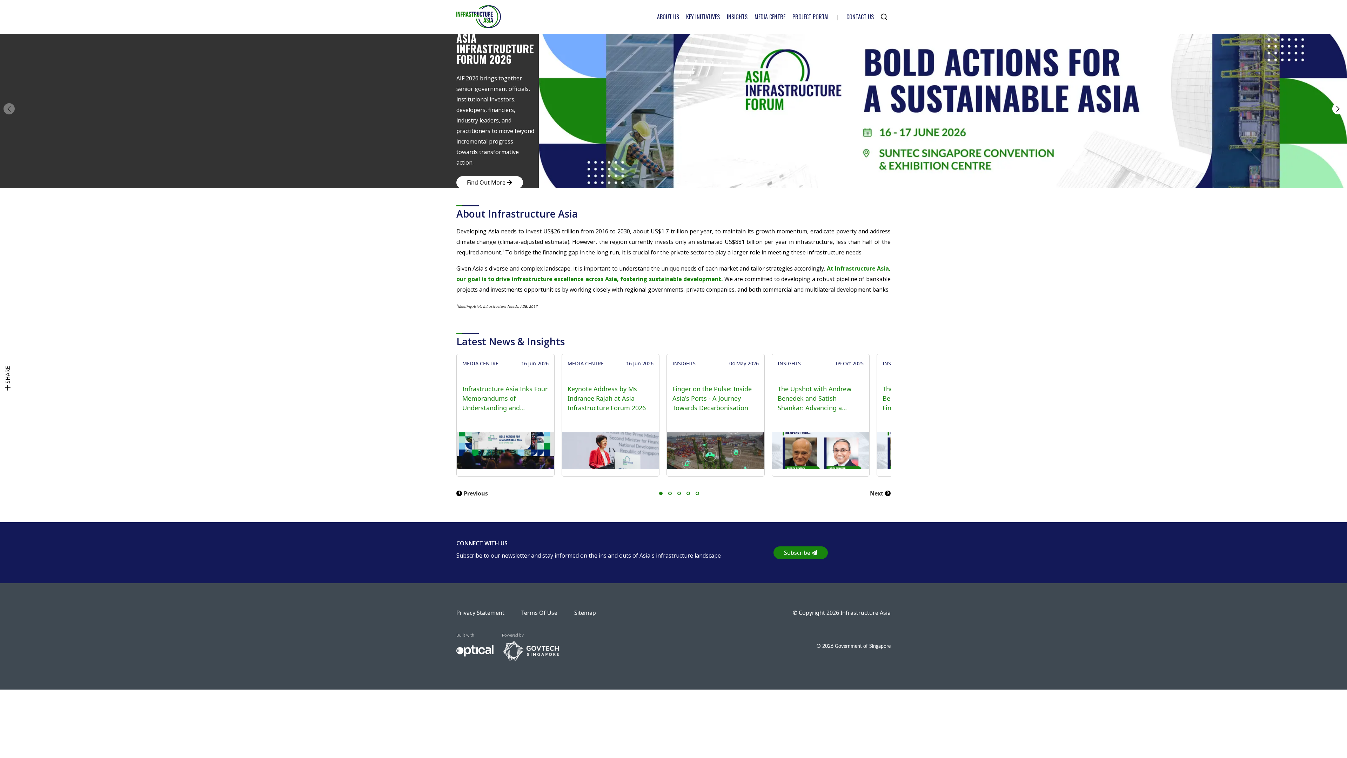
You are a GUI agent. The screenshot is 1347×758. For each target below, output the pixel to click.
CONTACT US (860, 17)
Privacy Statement (480, 613)
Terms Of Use (539, 613)
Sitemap (585, 613)
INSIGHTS (737, 17)
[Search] (884, 17)
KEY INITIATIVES (703, 17)
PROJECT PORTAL (810, 17)
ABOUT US (668, 17)
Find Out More (486, 182)
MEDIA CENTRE (770, 17)
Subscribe (797, 553)
